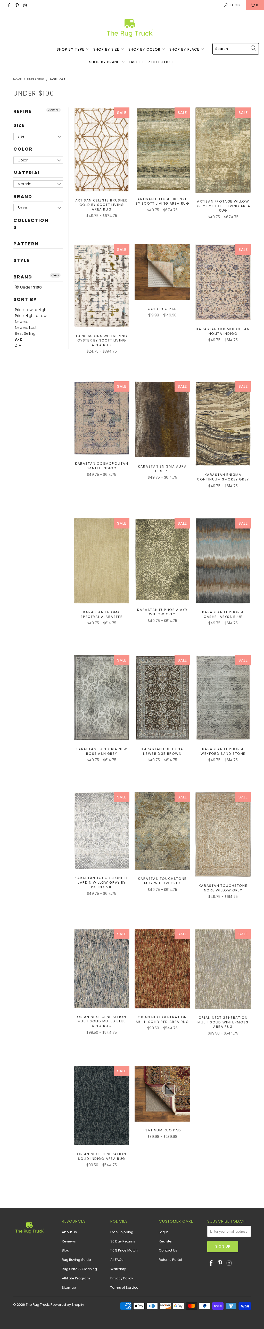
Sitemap (69, 1287)
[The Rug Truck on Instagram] (25, 5)
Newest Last (26, 327)
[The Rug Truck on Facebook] (8, 5)
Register (166, 1241)
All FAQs (116, 1259)
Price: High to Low (30, 315)
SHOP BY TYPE (71, 49)
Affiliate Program (76, 1278)
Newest (21, 321)
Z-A (18, 345)
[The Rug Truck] (129, 28)
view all (53, 110)
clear (55, 275)
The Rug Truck (37, 1304)
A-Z (18, 339)
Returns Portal (170, 1259)
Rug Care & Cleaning (79, 1268)
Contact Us (168, 1250)
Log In (163, 1232)
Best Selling (25, 333)
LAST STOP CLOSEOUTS (152, 62)
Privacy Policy (121, 1278)
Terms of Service (124, 1287)
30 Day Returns (122, 1241)
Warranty (118, 1268)
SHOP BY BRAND (105, 62)
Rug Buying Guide (76, 1259)
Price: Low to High (30, 309)
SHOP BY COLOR (145, 49)
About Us (69, 1232)
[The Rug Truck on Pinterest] (16, 5)
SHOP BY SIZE (106, 49)
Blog (65, 1250)
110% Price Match (124, 1250)
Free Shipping (121, 1232)
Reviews (69, 1241)
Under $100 (30, 287)
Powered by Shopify (67, 1304)
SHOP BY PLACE (185, 49)
